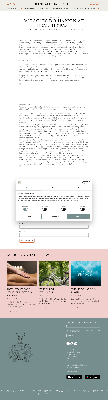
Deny (29, 216)
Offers (47, 8)
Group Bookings (87, 391)
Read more (13, 311)
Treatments (57, 8)
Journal (76, 390)
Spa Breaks (29, 8)
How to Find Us (40, 393)
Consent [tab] (28, 188)
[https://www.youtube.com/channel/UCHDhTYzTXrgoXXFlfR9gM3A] (75, 343)
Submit (70, 335)
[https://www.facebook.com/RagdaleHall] (68, 343)
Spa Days (39, 8)
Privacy (22, 390)
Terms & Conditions (11, 391)
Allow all (78, 216)
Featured (35, 29)
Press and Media (68, 392)
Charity (104, 390)
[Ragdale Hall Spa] (52, 4)
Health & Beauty (46, 29)
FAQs (2, 390)
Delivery (31, 390)
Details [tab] (54, 188)
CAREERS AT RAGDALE (47, 392)
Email (22, 231)
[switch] (44, 209)
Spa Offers (56, 29)
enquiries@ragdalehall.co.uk (78, 365)
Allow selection (54, 216)
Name (22, 223)
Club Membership (58, 391)
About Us (96, 391)
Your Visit (92, 8)
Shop (76, 8)
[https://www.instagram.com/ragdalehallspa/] (71, 343)
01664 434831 (73, 367)
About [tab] (79, 188)
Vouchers (68, 8)
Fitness (83, 8)
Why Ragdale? (13, 8)
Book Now (95, 4)
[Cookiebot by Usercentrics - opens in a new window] (82, 182)
